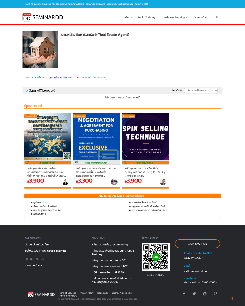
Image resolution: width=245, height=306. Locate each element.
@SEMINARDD (155, 275)
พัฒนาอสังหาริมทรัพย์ (45, 206)
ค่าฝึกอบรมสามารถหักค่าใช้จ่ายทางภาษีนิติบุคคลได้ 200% (112, 280)
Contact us (197, 243)
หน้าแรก (128, 17)
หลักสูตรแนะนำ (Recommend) (110, 244)
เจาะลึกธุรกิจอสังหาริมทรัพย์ (47, 210)
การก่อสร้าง (39, 214)
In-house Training (175, 17)
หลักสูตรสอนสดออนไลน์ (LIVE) (110, 266)
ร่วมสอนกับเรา (200, 17)
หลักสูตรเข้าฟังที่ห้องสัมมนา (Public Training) (113, 252)
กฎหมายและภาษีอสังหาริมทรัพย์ (148, 206)
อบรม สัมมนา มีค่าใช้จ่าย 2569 (90, 77)
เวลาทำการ (190, 278)
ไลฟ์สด (96, 163)
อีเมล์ (187, 265)
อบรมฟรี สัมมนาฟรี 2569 (60, 77)
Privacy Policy (87, 293)
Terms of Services (67, 293)
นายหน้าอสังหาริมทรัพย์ (144, 202)
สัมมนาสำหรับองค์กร (95, 4)
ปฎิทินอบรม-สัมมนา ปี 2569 (108, 272)
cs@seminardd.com (196, 271)
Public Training (147, 17)
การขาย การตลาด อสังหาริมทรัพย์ (149, 210)
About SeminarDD (68, 295)
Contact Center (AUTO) (198, 253)
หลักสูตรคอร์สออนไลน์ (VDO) (109, 260)
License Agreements (122, 293)
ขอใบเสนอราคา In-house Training (45, 250)
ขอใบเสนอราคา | (114, 4)
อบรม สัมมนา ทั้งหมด (35, 77)
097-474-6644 (193, 258)
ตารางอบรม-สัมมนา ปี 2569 (135, 4)
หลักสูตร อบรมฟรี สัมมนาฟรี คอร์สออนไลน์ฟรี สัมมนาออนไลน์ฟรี (54, 4)
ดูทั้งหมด (39, 202)
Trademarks (102, 293)
